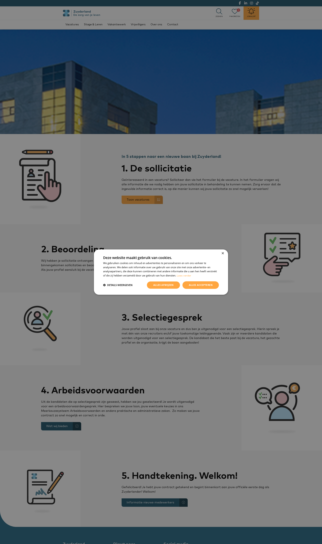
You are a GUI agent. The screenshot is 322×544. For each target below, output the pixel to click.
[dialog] (161, 272)
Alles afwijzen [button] (163, 285)
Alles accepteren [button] (200, 285)
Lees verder (184, 275)
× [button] (222, 253)
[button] (117, 285)
